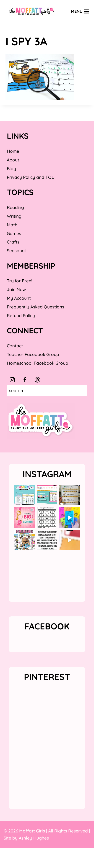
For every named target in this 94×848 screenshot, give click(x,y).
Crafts (13, 242)
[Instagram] (12, 379)
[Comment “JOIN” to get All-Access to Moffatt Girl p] (47, 495)
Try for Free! (19, 281)
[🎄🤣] (47, 540)
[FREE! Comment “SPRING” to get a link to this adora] (24, 540)
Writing (14, 216)
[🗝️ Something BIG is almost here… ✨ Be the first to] (24, 517)
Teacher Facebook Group (33, 354)
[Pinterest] (37, 379)
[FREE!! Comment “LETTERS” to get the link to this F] (69, 495)
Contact (15, 345)
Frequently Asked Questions (35, 307)
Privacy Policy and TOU (31, 177)
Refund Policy (21, 315)
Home (13, 151)
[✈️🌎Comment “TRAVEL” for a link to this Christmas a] (69, 540)
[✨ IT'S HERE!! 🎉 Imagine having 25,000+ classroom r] (24, 495)
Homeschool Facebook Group (37, 363)
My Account (19, 298)
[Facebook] (24, 379)
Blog (11, 168)
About (13, 160)
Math (12, 224)
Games (14, 233)
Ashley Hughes (34, 838)
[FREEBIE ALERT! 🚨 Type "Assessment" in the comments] (47, 517)
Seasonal (16, 250)
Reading (15, 207)
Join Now (16, 289)
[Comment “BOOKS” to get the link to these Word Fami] (69, 517)
